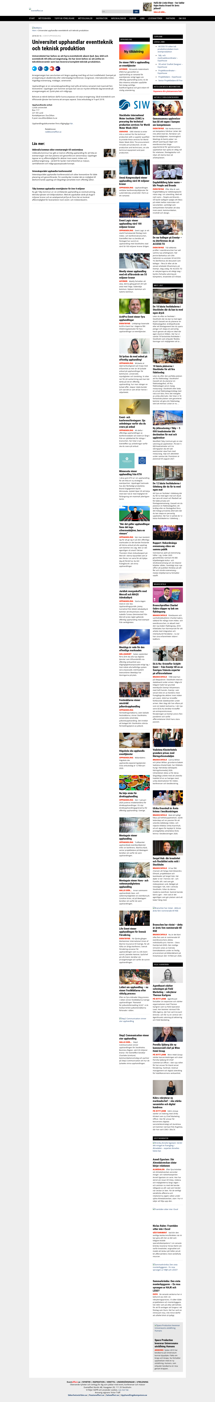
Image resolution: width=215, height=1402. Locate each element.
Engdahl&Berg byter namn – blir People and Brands (167, 184)
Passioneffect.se (96, 1395)
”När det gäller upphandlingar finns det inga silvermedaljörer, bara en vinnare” (134, 528)
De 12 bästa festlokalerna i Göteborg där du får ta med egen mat (167, 486)
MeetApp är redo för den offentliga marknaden (131, 649)
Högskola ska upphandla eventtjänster (132, 752)
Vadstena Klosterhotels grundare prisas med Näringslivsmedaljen (165, 753)
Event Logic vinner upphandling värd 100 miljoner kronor (130, 223)
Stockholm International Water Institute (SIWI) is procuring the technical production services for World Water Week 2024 (134, 121)
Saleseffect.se (112, 1395)
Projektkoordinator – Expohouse (167, 71)
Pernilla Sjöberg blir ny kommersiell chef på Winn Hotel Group (166, 1047)
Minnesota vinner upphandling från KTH (130, 473)
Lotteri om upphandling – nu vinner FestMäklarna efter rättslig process (133, 990)
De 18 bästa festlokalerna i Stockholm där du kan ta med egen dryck (168, 309)
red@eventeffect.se (53, 132)
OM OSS (183, 18)
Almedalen (159, 1169)
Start (33, 18)
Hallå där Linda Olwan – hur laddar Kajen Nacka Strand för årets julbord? (169, 5)
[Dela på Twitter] (35, 68)
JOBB (143, 18)
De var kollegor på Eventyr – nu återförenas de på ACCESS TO (167, 240)
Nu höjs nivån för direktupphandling (128, 795)
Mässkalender (119, 18)
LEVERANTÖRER (156, 18)
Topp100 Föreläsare (65, 18)
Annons (123, 131)
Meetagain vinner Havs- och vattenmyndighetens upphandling (133, 883)
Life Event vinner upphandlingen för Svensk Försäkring (132, 931)
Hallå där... (160, 12)
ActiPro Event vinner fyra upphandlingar (132, 318)
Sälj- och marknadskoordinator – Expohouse (168, 58)
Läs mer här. (123, 1390)
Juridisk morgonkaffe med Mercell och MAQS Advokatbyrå (133, 594)
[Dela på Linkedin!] (47, 68)
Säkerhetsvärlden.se (77, 1395)
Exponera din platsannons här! (167, 91)
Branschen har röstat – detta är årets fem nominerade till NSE (168, 928)
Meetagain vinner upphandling (128, 837)
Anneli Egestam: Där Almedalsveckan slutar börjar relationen (165, 1162)
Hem (34, 30)
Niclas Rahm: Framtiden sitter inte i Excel (165, 1227)
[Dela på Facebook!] (41, 68)
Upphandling (126, 187)
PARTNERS (171, 18)
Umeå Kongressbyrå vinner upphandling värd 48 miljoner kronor (134, 180)
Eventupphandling (52, 36)
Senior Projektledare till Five (170, 80)
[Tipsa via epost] (52, 68)
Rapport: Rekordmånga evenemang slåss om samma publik (165, 546)
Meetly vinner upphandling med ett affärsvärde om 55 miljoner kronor (133, 274)
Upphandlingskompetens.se (134, 1395)
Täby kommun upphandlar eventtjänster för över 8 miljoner (58, 188)
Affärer (123, 69)
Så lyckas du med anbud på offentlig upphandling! (133, 358)
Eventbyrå (124, 323)
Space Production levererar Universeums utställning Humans (166, 1343)
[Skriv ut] (57, 68)
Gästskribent (160, 1232)
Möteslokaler (86, 18)
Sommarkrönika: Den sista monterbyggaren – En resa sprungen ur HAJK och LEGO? (166, 1286)
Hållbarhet (125, 654)
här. (72, 123)
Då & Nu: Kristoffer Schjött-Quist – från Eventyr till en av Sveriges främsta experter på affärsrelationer (168, 668)
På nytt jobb (159, 999)
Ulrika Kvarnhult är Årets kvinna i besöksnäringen (165, 810)
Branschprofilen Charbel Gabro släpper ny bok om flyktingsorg (165, 608)
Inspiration (103, 18)
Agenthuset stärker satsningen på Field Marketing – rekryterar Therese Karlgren (164, 990)
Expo (155, 1294)
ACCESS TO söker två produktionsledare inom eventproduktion (168, 49)
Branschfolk (160, 615)
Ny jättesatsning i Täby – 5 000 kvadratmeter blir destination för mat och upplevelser (166, 433)
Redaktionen (50, 129)
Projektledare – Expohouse (169, 77)
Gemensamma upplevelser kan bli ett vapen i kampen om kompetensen (166, 121)
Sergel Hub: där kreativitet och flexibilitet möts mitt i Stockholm (166, 861)
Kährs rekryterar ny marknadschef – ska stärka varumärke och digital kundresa (167, 1102)
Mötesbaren (45, 18)
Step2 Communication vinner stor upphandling (134, 1037)
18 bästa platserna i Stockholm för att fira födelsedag (164, 369)
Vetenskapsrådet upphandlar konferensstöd (52, 171)
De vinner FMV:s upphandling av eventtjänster (134, 64)
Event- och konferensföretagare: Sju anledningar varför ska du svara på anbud (132, 422)
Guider (133, 18)
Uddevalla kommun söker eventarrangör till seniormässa (57, 149)
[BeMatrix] (37, 28)
